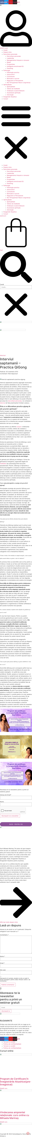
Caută (2, 284)
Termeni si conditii (9, 1042)
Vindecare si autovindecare (15, 91)
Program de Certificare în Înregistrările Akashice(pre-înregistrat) (15, 1081)
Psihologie (6, 70)
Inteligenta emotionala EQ (15, 66)
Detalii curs (3, 1088)
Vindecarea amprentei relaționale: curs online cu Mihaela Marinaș (14, 1115)
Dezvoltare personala (10, 54)
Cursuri (5, 99)
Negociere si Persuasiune (15, 80)
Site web (3, 970)
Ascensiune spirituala (13, 93)
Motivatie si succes (13, 78)
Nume (2, 956)
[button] (16, 132)
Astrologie (10, 95)
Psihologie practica (13, 72)
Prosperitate (11, 64)
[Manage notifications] (28, 1133)
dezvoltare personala (15, 401)
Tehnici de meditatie (13, 88)
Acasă (5, 50)
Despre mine (7, 52)
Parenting (10, 68)
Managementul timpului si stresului (18, 60)
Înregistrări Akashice (10, 97)
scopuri (19, 426)
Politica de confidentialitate (12, 1044)
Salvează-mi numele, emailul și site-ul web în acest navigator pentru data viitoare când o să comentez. (15, 980)
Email (2, 963)
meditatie (3, 463)
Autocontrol (11, 74)
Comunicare (11, 76)
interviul (2, 403)
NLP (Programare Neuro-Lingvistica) (18, 82)
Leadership (10, 58)
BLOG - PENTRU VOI (16, 824)
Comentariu (4, 934)
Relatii (9, 62)
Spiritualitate (7, 84)
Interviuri (3, 355)
